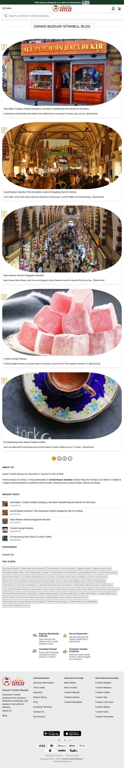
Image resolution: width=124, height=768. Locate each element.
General (6, 555)
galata (46, 573)
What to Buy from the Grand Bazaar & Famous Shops (24, 602)
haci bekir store (63, 577)
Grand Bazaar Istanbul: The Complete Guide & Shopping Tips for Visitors (40, 192)
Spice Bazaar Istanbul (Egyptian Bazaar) (23, 275)
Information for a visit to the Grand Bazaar (19, 585)
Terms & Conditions (54, 755)
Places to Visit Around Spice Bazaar (28, 589)
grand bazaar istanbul (108, 573)
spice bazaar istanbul (85, 589)
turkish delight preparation (33, 597)
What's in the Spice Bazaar (77, 597)
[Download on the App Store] (72, 733)
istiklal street (107, 585)
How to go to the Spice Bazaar (42, 581)
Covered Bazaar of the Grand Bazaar (61, 568)
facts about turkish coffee (13, 573)
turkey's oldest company (48, 593)
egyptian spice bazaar (102, 568)
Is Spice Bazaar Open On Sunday (86, 585)
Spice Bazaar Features (65, 589)
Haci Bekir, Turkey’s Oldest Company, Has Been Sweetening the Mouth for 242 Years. (46, 108)
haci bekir (50, 577)
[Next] (70, 459)
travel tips (32, 593)
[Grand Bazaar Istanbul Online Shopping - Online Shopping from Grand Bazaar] (62, 8)
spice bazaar (49, 589)
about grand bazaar (10, 568)
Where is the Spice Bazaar (57, 602)
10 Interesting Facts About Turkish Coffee (24, 442)
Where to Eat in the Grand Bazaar (84, 602)
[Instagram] (59, 740)
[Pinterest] (70, 740)
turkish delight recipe (55, 597)
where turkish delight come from (16, 606)
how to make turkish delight (68, 581)
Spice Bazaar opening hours (107, 589)
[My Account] (113, 8)
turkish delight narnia (11, 597)
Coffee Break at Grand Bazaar (32, 568)
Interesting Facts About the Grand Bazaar (55, 585)
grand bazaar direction (88, 573)
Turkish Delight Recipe (15, 359)
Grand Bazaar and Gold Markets (63, 573)
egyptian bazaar (84, 568)
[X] (65, 740)
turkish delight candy (107, 593)
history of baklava (79, 577)
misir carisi (7, 589)
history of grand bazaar (98, 577)
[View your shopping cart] (119, 9)
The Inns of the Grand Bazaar (14, 593)
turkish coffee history (88, 593)
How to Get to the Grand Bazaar (15, 581)
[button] (6, 8)
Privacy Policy (72, 755)
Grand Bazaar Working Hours (32, 577)
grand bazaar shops (10, 577)
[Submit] (6, 16)
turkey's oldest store (69, 593)
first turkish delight (33, 573)
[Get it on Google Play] (51, 733)
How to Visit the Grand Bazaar (93, 581)
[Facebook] (53, 740)
